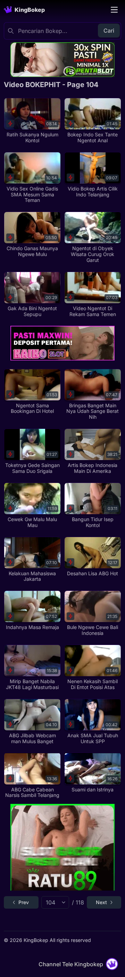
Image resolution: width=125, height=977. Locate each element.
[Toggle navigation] (114, 9)
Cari (108, 30)
